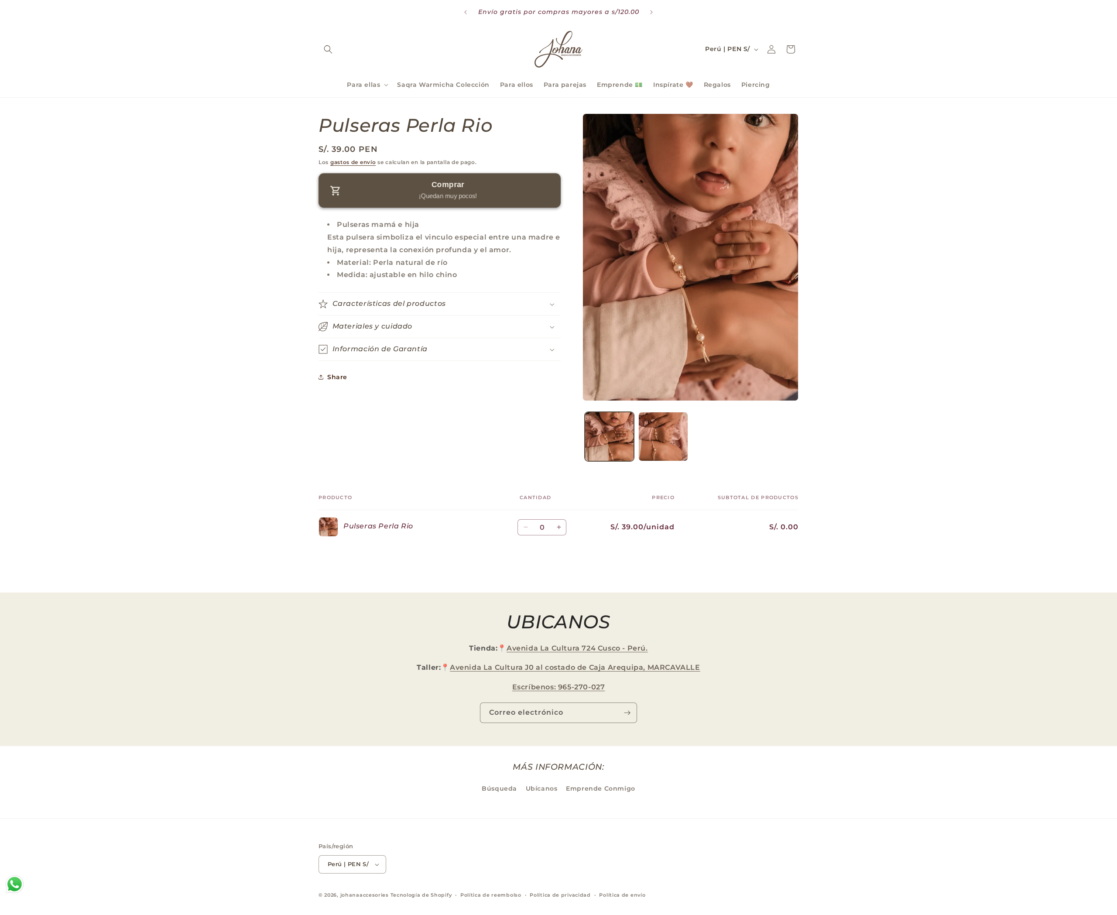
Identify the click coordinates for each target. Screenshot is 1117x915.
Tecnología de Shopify (421, 895)
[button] (328, 49)
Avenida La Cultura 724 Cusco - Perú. (577, 648)
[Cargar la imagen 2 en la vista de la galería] (663, 436)
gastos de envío (353, 162)
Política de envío (622, 895)
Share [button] (337, 377)
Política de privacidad (560, 895)
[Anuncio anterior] (465, 12)
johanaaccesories (364, 895)
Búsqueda (499, 788)
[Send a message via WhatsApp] (14, 884)
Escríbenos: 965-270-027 (558, 687)
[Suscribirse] (627, 713)
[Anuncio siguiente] (651, 12)
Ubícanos (542, 788)
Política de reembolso (490, 895)
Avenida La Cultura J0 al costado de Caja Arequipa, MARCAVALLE (575, 667)
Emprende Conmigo (600, 788)
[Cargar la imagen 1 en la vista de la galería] (609, 436)
